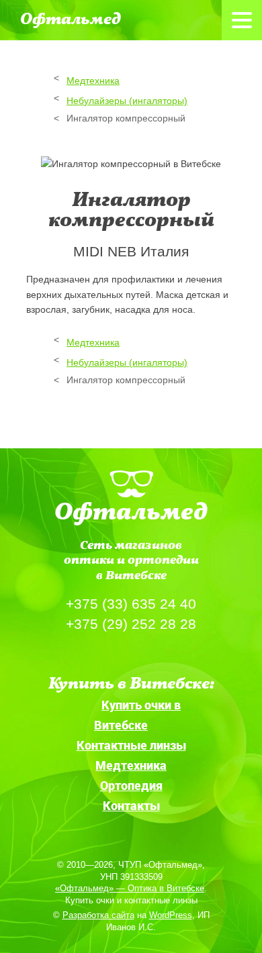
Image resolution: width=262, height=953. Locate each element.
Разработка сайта (98, 915)
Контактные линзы (131, 745)
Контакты (131, 805)
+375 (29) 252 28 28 (131, 624)
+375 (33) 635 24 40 (131, 603)
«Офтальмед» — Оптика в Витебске (129, 888)
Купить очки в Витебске (137, 715)
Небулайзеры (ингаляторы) (127, 100)
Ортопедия (131, 785)
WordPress (170, 915)
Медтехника (93, 80)
